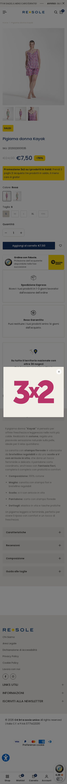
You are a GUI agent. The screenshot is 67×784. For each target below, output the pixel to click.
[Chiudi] (59, 371)
